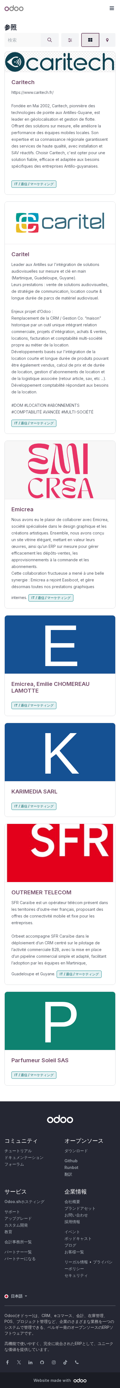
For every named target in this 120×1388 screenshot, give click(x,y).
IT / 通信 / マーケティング (34, 184)
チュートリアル (18, 1150)
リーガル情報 (76, 1261)
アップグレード (18, 1218)
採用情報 (72, 1221)
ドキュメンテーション (24, 1157)
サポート (12, 1211)
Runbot (71, 1167)
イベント (72, 1231)
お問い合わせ (76, 1215)
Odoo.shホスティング (24, 1201)
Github (71, 1160)
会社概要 (72, 1201)
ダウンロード (76, 1150)
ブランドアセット (80, 1208)
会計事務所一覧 (18, 1241)
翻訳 (68, 1174)
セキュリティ (76, 1275)
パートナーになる (20, 1258)
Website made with (52, 1380)
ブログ (70, 1245)
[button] (111, 8)
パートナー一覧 (18, 1251)
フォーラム (14, 1164)
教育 (8, 1231)
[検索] (49, 40)
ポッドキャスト (78, 1238)
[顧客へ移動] (60, 62)
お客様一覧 (74, 1251)
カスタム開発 (16, 1225)
